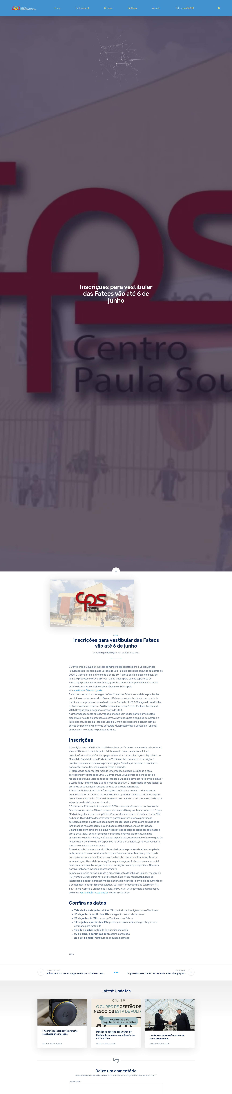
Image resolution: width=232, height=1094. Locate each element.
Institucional (82, 8)
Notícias (132, 8)
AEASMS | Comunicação (106, 653)
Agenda (156, 8)
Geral (116, 635)
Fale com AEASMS (185, 8)
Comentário (75, 1081)
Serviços (108, 8)
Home (57, 8)
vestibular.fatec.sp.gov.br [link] (88, 690)
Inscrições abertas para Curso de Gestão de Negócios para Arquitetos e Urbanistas (115, 1035)
